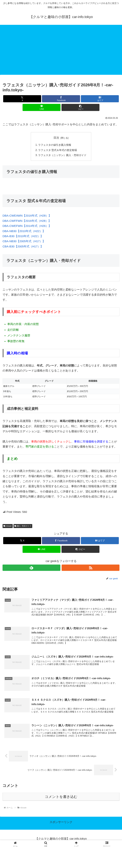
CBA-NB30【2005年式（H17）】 (24, 241)
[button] (80, 107)
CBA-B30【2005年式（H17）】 (23, 246)
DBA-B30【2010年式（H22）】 (23, 236)
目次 (56, 137)
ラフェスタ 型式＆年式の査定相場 (57, 150)
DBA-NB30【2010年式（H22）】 (24, 231)
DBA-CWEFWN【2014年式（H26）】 (27, 225)
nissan (9, 526)
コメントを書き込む (61, 797)
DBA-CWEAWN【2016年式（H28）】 (27, 215)
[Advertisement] (61, 51)
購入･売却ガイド (24, 526)
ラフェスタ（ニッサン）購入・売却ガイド (62, 155)
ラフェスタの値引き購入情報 (54, 144)
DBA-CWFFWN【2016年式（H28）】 (27, 220)
